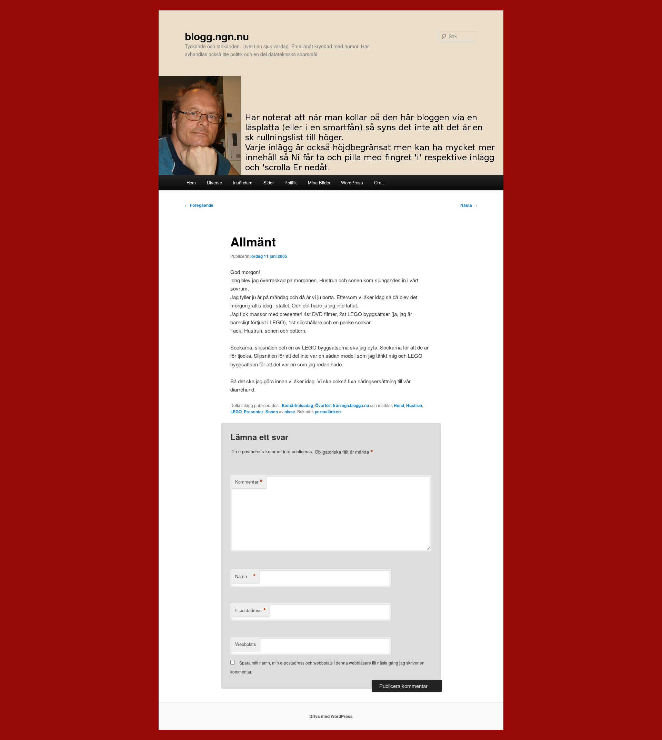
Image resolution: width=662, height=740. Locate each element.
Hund (399, 405)
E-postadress (250, 610)
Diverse (214, 182)
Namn (245, 576)
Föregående (199, 205)
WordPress (352, 182)
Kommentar (249, 481)
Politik (290, 182)
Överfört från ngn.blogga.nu (342, 405)
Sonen (271, 411)
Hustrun (414, 405)
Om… (380, 182)
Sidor (268, 182)
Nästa (468, 205)
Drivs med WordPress (331, 716)
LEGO (236, 411)
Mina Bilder (319, 182)
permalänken (328, 411)
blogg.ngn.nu (217, 36)
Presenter (253, 411)
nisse (289, 411)
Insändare (242, 182)
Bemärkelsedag (297, 405)
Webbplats (245, 644)
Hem (191, 182)
